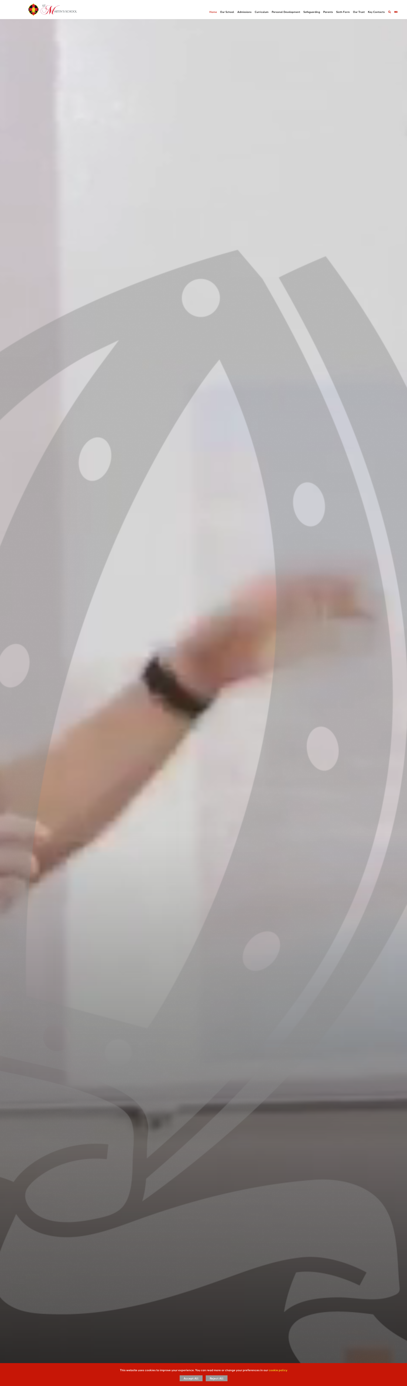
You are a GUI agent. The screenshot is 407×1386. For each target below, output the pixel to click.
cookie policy (278, 1370)
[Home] (42, 9)
